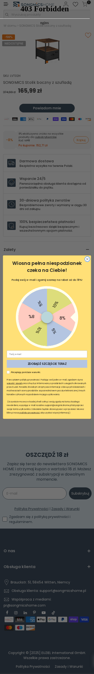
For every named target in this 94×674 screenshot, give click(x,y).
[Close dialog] (87, 259)
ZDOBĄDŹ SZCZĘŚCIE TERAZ (47, 364)
